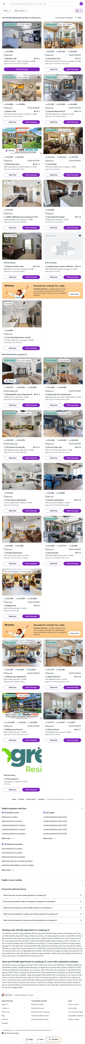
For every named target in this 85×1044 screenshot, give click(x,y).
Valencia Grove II (54, 677)
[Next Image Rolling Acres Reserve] (38, 706)
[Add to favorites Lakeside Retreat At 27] (80, 77)
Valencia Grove (53, 729)
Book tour (54, 69)
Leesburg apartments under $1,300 (55, 825)
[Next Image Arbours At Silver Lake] (38, 246)
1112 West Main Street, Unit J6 (18, 337)
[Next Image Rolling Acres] (38, 582)
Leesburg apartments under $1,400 (55, 829)
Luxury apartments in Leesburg (12, 848)
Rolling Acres (11, 606)
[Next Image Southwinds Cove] (38, 140)
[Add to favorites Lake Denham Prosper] (80, 183)
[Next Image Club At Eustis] (79, 529)
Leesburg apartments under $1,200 (55, 821)
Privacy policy (72, 1008)
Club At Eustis (52, 553)
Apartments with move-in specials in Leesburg (17, 861)
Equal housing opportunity (11, 1033)
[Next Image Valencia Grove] (79, 706)
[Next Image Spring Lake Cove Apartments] (79, 371)
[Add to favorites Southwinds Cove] (39, 130)
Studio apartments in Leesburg (12, 821)
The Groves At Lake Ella (15, 447)
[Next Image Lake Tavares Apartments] (38, 476)
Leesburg (41, 799)
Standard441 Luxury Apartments (19, 394)
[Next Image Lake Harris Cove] (79, 35)
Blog (3, 1016)
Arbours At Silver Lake (15, 266)
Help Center (6, 1012)
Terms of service (73, 1004)
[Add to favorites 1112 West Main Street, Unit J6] (39, 303)
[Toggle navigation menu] (4, 3)
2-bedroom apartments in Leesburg (13, 829)
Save (41, 1039)
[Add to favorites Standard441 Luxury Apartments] (39, 360)
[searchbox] (45, 4)
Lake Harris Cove (53, 58)
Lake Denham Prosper (56, 217)
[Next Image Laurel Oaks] (79, 140)
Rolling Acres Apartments (16, 677)
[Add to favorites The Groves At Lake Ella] (39, 413)
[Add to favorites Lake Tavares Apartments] (39, 466)
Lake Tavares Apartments (16, 500)
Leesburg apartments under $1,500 (55, 833)
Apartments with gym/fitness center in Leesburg (18, 865)
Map (31, 1039)
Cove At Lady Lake (54, 447)
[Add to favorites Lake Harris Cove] (80, 24)
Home (14, 799)
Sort (79, 18)
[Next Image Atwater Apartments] (79, 476)
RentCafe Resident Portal (39, 1019)
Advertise (5, 1019)
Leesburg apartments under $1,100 (55, 817)
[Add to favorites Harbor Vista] (39, 77)
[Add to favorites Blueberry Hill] (39, 24)
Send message (22, 69)
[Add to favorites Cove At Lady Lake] (80, 413)
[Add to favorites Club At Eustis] (80, 519)
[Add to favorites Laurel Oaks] (80, 130)
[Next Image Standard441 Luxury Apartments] (38, 371)
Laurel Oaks (52, 164)
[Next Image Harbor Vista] (38, 88)
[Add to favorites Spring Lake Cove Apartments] (80, 360)
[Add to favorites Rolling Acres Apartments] (39, 642)
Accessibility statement (75, 1016)
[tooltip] (8, 55)
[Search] (81, 3)
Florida (21, 799)
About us (5, 1004)
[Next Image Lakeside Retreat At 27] (79, 88)
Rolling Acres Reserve (14, 729)
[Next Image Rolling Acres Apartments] (38, 653)
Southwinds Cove (13, 164)
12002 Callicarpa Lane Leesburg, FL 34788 (23, 217)
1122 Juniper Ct (12, 779)
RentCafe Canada (37, 1004)
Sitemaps (5, 1023)
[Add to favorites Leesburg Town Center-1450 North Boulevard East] (80, 235)
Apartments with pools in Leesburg (13, 857)
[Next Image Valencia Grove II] (79, 653)
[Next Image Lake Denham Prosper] (79, 193)
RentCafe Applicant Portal (40, 1016)
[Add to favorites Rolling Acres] (39, 571)
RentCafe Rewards (37, 1008)
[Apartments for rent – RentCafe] (7, 995)
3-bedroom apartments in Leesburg (13, 833)
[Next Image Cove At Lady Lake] (79, 424)
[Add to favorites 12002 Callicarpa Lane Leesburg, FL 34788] (39, 183)
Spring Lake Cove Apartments (59, 394)
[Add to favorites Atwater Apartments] (80, 466)
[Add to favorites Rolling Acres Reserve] (39, 695)
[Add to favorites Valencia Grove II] (80, 642)
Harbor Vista (11, 111)
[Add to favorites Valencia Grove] (80, 695)
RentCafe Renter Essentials (40, 1012)
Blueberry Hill (11, 58)
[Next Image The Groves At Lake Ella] (38, 424)
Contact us (5, 1008)
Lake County (31, 799)
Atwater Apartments (55, 500)
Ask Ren (55, 1039)
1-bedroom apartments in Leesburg (13, 825)
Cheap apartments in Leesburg (12, 853)
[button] (22, 35)
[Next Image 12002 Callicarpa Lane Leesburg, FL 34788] (38, 193)
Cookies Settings (73, 1019)
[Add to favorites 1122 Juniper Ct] (39, 748)
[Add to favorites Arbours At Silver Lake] (39, 235)
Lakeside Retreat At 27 (56, 111)
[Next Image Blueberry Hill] (38, 35)
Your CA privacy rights (75, 1012)
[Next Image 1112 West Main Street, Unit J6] (38, 314)
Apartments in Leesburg (10, 817)
